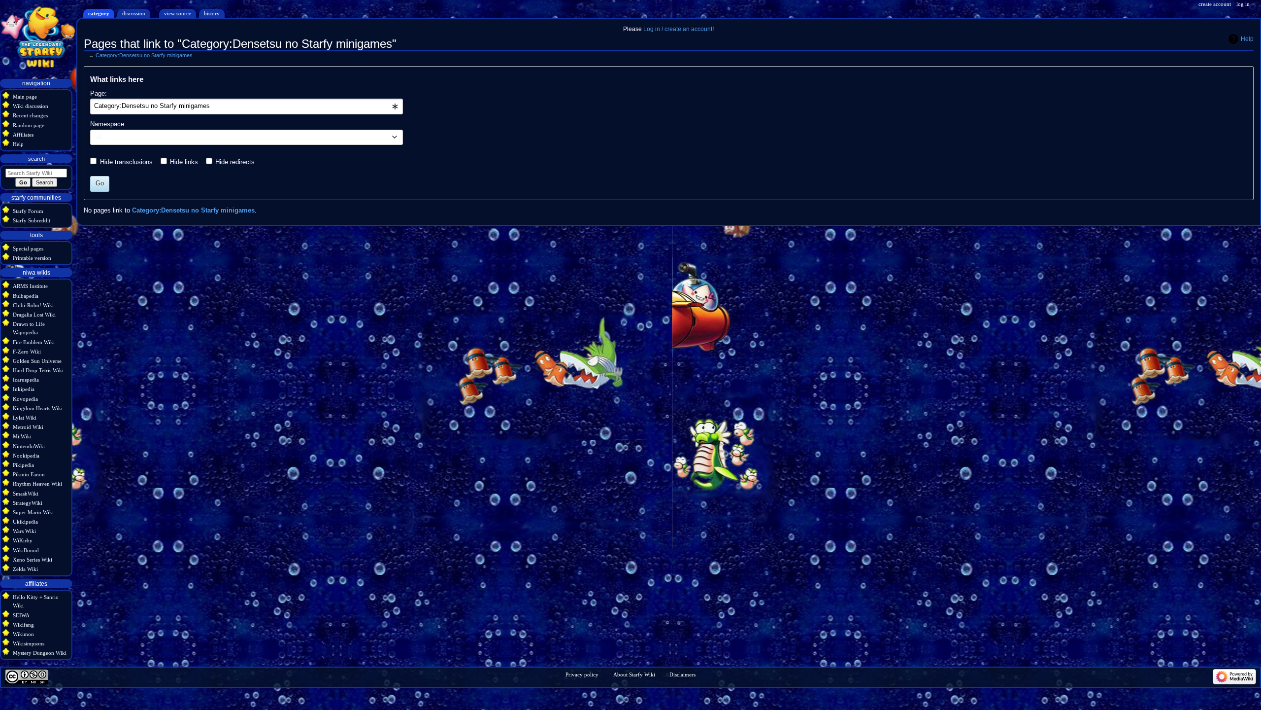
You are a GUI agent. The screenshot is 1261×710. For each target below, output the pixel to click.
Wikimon (23, 634)
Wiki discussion (30, 106)
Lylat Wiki (24, 418)
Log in (1243, 4)
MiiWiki (22, 436)
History (212, 13)
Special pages (28, 248)
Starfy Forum (28, 211)
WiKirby (23, 540)
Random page (28, 125)
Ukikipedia (25, 522)
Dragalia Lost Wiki (34, 315)
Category (98, 13)
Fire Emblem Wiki (34, 342)
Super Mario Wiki (33, 512)
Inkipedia (23, 389)
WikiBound (26, 550)
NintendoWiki (29, 446)
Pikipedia (23, 465)
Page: (98, 93)
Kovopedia (25, 399)
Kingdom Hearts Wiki (38, 408)
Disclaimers (682, 674)
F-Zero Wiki (27, 352)
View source (177, 13)
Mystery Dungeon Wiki (39, 653)
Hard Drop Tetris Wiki (38, 370)
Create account (1214, 4)
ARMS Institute (30, 286)
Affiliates (23, 135)
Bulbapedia (25, 296)
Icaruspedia (26, 380)
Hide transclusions (126, 162)
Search (36, 159)
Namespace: (108, 124)
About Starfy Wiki (634, 674)
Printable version (32, 258)
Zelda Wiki (25, 569)
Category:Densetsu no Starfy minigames (144, 55)
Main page (25, 97)
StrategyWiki (27, 503)
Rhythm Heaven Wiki (37, 484)
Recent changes (30, 115)
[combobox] (246, 106)
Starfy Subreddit (31, 220)
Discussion (133, 13)
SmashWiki (25, 494)
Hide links (184, 162)
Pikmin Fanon (29, 474)
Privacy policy (581, 674)
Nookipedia (26, 456)
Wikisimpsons (28, 643)
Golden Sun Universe (37, 361)
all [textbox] (99, 137)
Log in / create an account (677, 29)
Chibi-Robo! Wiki (33, 305)
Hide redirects (235, 162)
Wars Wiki (24, 531)
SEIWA (21, 615)
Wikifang (23, 625)
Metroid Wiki (28, 427)
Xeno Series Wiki (32, 560)
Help (1247, 39)
